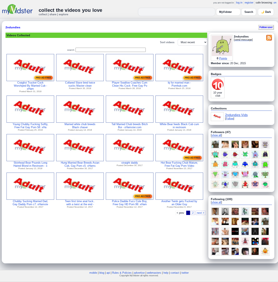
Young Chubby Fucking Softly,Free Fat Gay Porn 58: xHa (30, 126)
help (165, 272)
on (275, 2)
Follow (229, 118)
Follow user (266, 27)
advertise (139, 272)
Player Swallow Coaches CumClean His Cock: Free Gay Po (129, 84)
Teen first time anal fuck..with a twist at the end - (80, 203)
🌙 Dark (266, 11)
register (249, 2)
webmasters (154, 272)
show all (216, 135)
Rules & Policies (122, 272)
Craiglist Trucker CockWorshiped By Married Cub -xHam (30, 85)
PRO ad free (43, 77)
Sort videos (167, 42)
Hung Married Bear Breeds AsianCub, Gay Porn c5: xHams (80, 164)
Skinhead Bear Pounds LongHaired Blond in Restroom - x (30, 164)
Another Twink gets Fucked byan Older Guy (179, 203)
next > (200, 212)
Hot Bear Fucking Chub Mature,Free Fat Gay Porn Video (179, 164)
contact (175, 272)
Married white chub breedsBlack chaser (80, 126)
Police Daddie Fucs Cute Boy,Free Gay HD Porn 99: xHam (129, 203)
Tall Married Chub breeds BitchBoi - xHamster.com (130, 126)
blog (101, 272)
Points (223, 58)
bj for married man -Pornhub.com (179, 84)
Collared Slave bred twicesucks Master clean (80, 84)
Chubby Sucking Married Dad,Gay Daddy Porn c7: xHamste (30, 203)
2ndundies (12, 27)
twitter (185, 272)
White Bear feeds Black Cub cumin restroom (179, 126)
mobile (93, 272)
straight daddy (129, 162)
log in (239, 2)
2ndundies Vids (236, 115)
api (108, 272)
